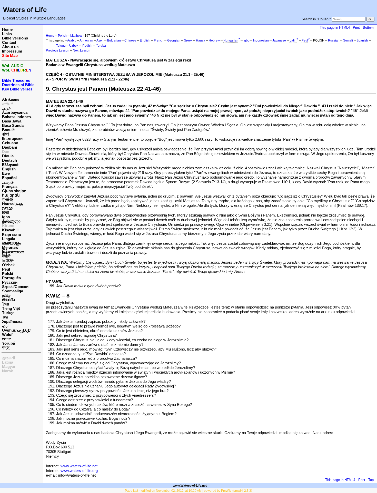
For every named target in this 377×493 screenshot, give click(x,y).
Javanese (279, 40)
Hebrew (214, 40)
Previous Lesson (57, 50)
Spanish (362, 40)
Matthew (76, 35)
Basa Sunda (13, 125)
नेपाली (6, 256)
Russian (334, 40)
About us (10, 47)
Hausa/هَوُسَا (12, 204)
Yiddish (87, 45)
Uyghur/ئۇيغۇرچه (16, 330)
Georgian (173, 40)
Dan (5, 151)
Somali (348, 40)
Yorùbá (8, 343)
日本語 (8, 260)
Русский (9, 282)
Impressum (12, 51)
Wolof (7, 334)
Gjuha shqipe (14, 191)
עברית (7, 208)
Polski (7, 273)
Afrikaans (10, 99)
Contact (9, 42)
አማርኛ (7, 103)
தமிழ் (6, 295)
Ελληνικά (10, 164)
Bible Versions (15, 38)
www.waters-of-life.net (79, 466)
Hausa (200, 40)
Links (7, 34)
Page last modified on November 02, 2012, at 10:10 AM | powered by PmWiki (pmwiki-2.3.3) (188, 490)
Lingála (8, 239)
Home (7, 29)
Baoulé (8, 130)
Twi (5, 317)
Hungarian (230, 40)
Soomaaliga (12, 291)
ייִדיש (6, 339)
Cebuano (10, 143)
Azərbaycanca (14, 112)
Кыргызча (11, 234)
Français (9, 186)
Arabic (71, 40)
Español (9, 178)
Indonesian (261, 40)
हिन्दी (5, 212)
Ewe (6, 173)
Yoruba (101, 45)
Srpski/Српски (15, 286)
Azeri (100, 40)
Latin (293, 40)
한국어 (8, 199)
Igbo (6, 217)
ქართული (11, 221)
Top (371, 480)
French (159, 40)
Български (12, 138)
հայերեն (11, 195)
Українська (12, 321)
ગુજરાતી (8, 358)
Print (356, 27)
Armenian (86, 40)
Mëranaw (10, 247)
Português (11, 278)
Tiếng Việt (11, 308)
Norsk (7, 371)
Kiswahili (10, 230)
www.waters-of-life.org (79, 470)
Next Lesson (81, 50)
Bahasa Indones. (17, 117)
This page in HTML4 (335, 27)
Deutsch (9, 160)
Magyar (8, 366)
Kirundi (8, 225)
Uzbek (73, 45)
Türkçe (8, 313)
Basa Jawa (11, 121)
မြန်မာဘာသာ (13, 252)
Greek (188, 40)
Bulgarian (114, 40)
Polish (62, 35)
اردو (5, 326)
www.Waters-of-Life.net (190, 485)
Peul (6, 269)
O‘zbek (8, 265)
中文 (6, 347)
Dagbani (9, 147)
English (9, 169)
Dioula (8, 156)
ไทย (5, 304)
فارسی (8, 182)
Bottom (368, 27)
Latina (7, 362)
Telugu (61, 45)
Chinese (130, 40)
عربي (6, 108)
